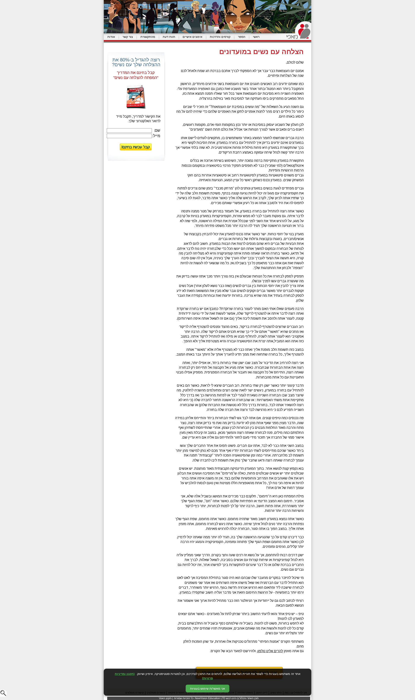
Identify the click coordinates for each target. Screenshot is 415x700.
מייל (156, 136)
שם (157, 130)
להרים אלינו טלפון (270, 651)
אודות (111, 36)
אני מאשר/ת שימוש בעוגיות (207, 688)
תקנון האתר (165, 698)
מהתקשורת (147, 36)
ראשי (256, 36)
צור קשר (128, 36)
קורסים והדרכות (220, 36)
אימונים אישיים (192, 36)
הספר (241, 36)
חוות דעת (169, 36)
